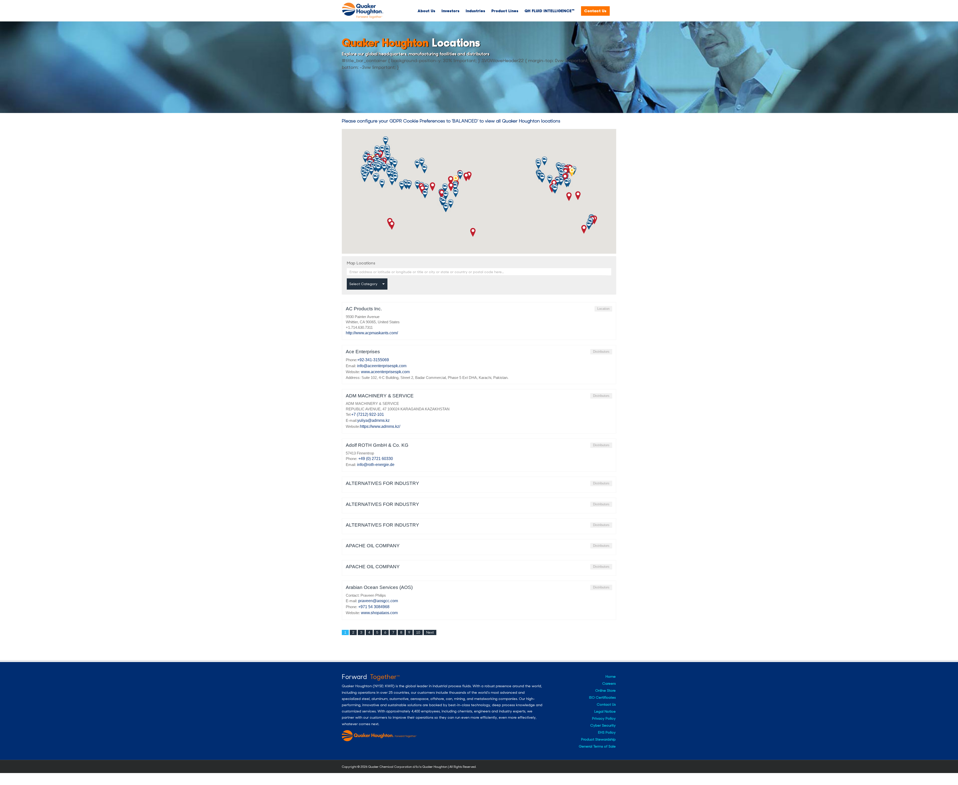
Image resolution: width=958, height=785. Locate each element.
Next (430, 632)
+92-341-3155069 (373, 360)
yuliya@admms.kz (373, 420)
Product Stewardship (598, 739)
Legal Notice (605, 711)
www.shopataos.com (379, 613)
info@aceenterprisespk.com (381, 366)
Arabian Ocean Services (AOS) (379, 587)
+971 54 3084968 (373, 607)
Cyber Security (603, 725)
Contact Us (606, 704)
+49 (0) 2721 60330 (375, 458)
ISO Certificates (602, 697)
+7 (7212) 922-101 (367, 414)
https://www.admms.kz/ (380, 426)
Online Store (605, 690)
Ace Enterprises (363, 351)
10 (418, 632)
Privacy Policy (604, 718)
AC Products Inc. (364, 308)
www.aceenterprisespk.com (385, 372)
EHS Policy (607, 732)
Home (610, 676)
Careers (609, 683)
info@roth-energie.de (375, 464)
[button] (391, 225)
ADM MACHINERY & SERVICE (380, 395)
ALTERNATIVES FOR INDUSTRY (382, 483)
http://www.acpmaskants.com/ (372, 333)
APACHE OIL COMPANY (373, 545)
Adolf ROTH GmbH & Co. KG (377, 445)
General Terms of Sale (597, 746)
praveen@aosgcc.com (378, 601)
